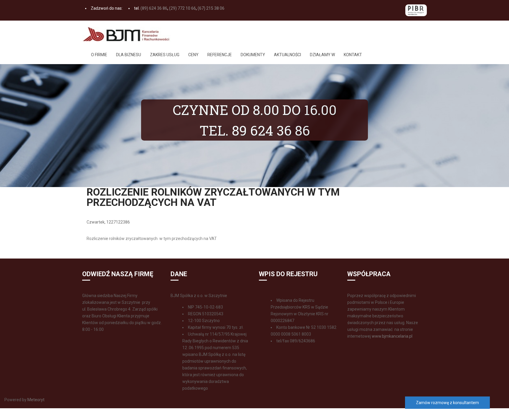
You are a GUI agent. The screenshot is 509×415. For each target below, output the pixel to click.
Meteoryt (35, 399)
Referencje (219, 54)
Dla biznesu (128, 54)
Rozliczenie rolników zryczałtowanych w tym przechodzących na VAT (152, 238)
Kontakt (353, 54)
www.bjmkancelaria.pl (392, 336)
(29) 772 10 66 (182, 8)
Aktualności (287, 54)
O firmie (99, 54)
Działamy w (322, 54)
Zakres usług (164, 54)
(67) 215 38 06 (211, 8)
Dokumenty (253, 54)
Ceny (193, 54)
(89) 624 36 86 (154, 8)
